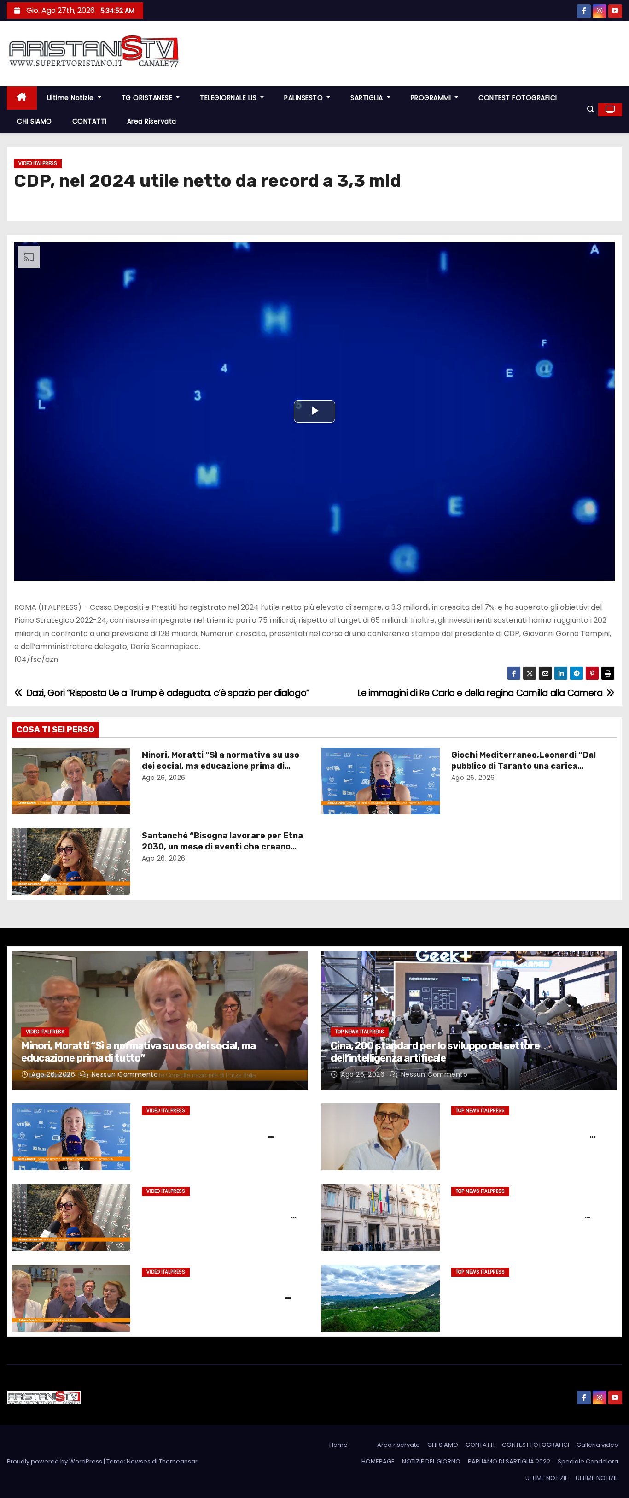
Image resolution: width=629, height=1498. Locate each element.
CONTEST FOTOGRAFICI (517, 97)
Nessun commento (125, 1074)
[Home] (22, 98)
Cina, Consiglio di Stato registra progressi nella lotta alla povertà (520, 1290)
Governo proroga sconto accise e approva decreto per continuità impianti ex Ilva (521, 1215)
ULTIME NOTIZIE (546, 1478)
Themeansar (178, 1461)
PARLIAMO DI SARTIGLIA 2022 (509, 1461)
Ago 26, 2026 (164, 777)
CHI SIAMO (34, 121)
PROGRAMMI (432, 97)
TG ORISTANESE (148, 97)
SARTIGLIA (367, 97)
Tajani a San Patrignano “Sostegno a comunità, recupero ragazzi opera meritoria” (218, 1296)
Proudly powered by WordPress (55, 1461)
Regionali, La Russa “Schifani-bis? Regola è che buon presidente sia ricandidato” (522, 1135)
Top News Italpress (359, 1031)
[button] (590, 109)
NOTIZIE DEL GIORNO (431, 1461)
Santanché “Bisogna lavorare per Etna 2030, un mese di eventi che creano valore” (222, 847)
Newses (139, 1461)
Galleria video (597, 1444)
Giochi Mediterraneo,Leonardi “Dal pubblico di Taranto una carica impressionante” (523, 766)
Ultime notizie (71, 97)
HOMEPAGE (378, 1461)
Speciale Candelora (588, 1461)
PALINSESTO (304, 97)
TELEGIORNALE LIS (229, 97)
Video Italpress (37, 163)
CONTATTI (89, 121)
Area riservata (151, 121)
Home (338, 1444)
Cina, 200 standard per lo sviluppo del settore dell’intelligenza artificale (435, 1051)
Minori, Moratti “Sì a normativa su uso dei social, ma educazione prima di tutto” (220, 766)
